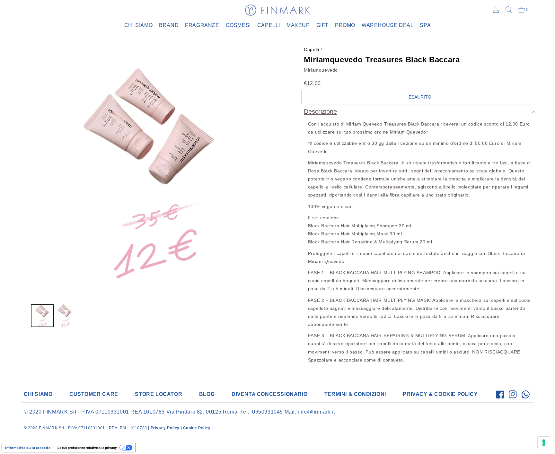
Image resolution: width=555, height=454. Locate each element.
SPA (425, 25)
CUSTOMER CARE (93, 394)
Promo (345, 25)
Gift (322, 25)
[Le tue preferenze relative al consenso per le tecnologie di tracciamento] (544, 443)
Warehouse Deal (387, 25)
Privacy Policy (165, 428)
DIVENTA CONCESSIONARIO (269, 394)
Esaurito (420, 97)
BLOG (207, 394)
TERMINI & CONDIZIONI (355, 394)
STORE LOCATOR (158, 394)
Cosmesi (238, 25)
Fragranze (202, 25)
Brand (169, 25)
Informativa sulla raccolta (28, 448)
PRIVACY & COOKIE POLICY (440, 394)
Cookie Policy (197, 428)
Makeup (298, 25)
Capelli (268, 25)
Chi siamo (138, 25)
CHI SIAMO (38, 394)
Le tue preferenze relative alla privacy (87, 448)
